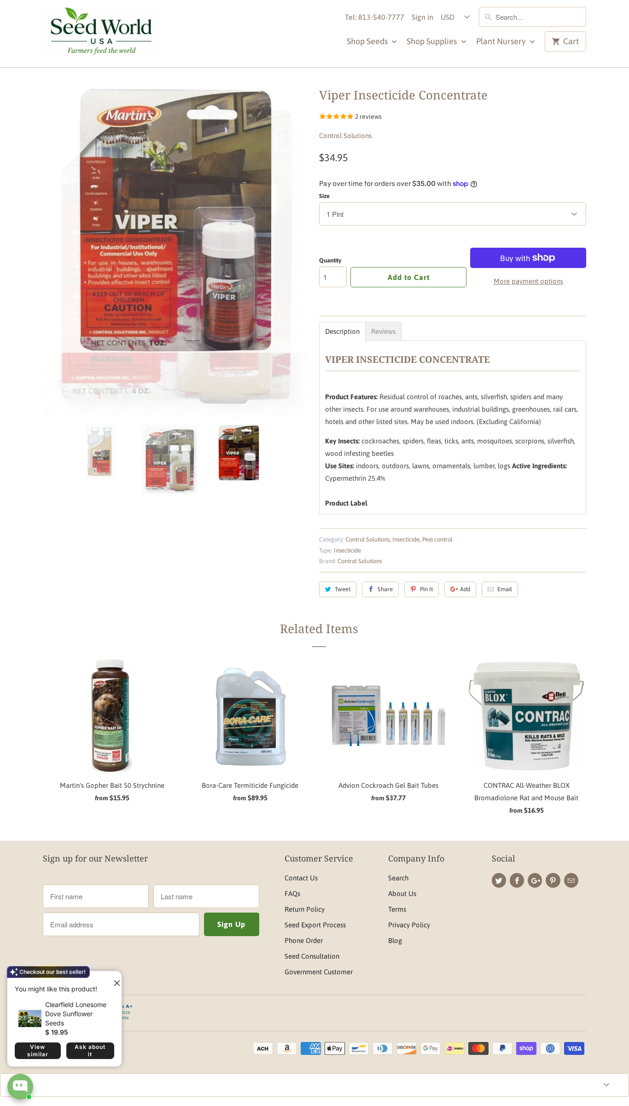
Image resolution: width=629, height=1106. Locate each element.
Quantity (330, 260)
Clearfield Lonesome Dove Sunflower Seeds (75, 1014)
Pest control (437, 539)
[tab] (342, 331)
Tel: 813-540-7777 (374, 17)
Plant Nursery (502, 41)
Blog (395, 940)
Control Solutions (345, 136)
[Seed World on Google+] (535, 880)
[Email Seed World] (571, 880)
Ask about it (90, 1050)
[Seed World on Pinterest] (553, 880)
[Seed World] (100, 33)
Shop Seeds (368, 41)
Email (504, 589)
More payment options (528, 281)
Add (465, 589)
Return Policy (305, 909)
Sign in (422, 17)
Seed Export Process (315, 925)
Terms (397, 909)
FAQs (292, 893)
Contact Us (301, 878)
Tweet (342, 589)
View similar (37, 1050)
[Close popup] (113, 979)
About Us (402, 893)
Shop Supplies (433, 41)
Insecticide (405, 539)
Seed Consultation (312, 956)
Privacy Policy (409, 925)
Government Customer (319, 972)
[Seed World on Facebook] (517, 880)
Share (385, 589)
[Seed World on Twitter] (499, 880)
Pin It (426, 589)
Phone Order (304, 940)
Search (398, 878)
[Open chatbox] (20, 1087)
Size (324, 195)
